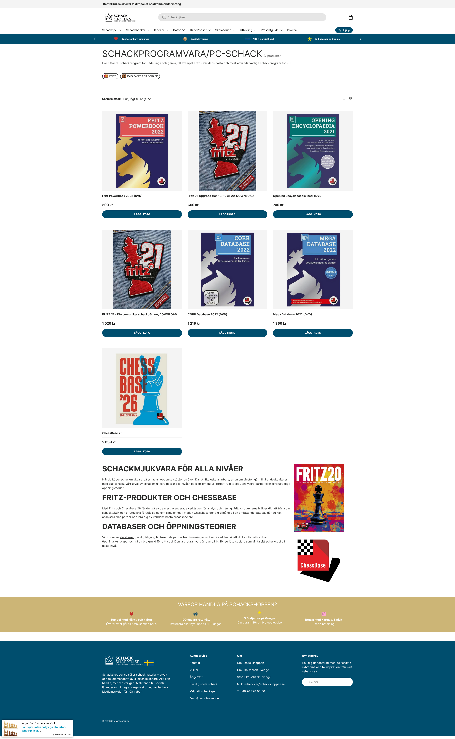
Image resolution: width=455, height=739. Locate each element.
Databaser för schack (142, 76)
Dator (177, 30)
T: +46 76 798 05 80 (251, 691)
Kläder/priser (198, 30)
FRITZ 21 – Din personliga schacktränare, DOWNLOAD (139, 314)
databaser (127, 537)
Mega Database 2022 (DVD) (292, 314)
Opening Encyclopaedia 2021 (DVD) (298, 196)
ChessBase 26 (112, 433)
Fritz (112, 76)
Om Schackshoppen (250, 663)
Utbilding (246, 30)
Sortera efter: (111, 99)
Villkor (194, 670)
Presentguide (270, 30)
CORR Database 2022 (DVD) (207, 314)
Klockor (159, 30)
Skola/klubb (223, 30)
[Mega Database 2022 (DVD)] (313, 270)
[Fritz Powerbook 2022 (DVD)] (142, 151)
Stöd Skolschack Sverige (254, 677)
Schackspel (109, 30)
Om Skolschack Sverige (253, 670)
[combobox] (242, 17)
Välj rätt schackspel (203, 691)
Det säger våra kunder (205, 698)
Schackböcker (135, 30)
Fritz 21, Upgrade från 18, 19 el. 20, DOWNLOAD (221, 196)
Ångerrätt (196, 677)
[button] (351, 17)
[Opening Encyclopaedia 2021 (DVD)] (313, 151)
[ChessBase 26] (142, 388)
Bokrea (292, 30)
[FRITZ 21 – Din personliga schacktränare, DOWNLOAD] (142, 270)
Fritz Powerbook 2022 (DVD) (122, 196)
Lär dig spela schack (204, 684)
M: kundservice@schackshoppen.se (261, 684)
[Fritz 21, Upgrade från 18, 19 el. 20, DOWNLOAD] (227, 151)
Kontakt (195, 663)
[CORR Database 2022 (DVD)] (227, 270)
